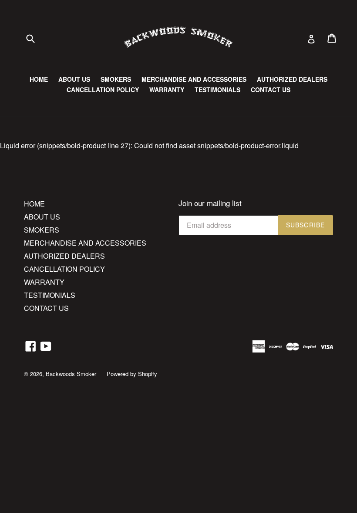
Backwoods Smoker (71, 374)
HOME (39, 79)
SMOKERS (116, 79)
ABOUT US (74, 79)
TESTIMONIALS (217, 89)
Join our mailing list (210, 203)
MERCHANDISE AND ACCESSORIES (193, 79)
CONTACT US (270, 89)
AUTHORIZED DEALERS (292, 79)
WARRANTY (166, 89)
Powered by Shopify (132, 374)
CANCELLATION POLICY (103, 89)
